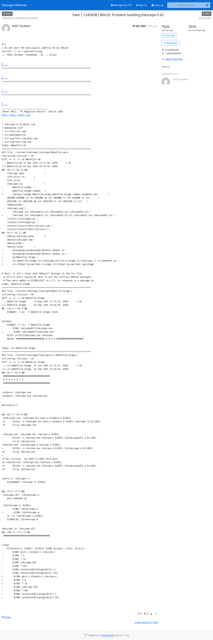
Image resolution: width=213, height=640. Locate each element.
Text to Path (204, 17)
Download (171, 42)
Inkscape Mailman (14, 5)
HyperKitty (108, 635)
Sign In (142, 5)
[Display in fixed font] (151, 614)
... (5, 64)
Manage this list (122, 5)
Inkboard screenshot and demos (20, 17)
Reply (7, 617)
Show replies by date (146, 622)
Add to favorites (174, 59)
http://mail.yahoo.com (16, 115)
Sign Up (159, 5)
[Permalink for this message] (156, 614)
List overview (169, 35)
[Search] (207, 5)
